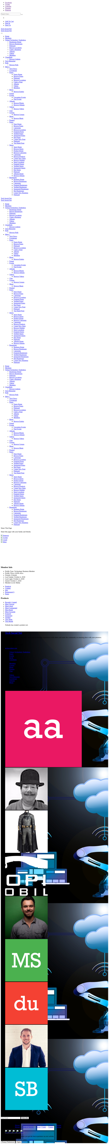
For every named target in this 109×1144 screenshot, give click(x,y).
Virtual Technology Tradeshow (19, 652)
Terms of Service (28, 1125)
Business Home (19, 179)
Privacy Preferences (8, 1142)
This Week (8, 619)
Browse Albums (19, 105)
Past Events (17, 99)
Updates (8, 588)
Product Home (18, 151)
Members (12, 55)
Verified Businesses (20, 187)
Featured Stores (19, 164)
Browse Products (19, 156)
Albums (12, 51)
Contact (50, 1125)
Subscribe (25, 1118)
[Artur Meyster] (26, 938)
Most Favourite (10, 612)
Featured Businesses (20, 185)
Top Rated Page (19, 143)
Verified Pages (18, 134)
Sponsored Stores (19, 168)
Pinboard (12, 46)
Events (11, 656)
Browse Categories (20, 153)
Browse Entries (19, 92)
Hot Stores (17, 170)
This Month (9, 621)
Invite (11, 658)
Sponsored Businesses (21, 189)
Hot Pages (17, 137)
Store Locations (19, 162)
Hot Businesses (19, 191)
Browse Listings (14, 59)
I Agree (18, 1142)
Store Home (18, 147)
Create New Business (21, 193)
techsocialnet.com (11, 648)
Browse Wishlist (19, 160)
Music (11, 683)
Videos (11, 53)
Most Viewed (9, 604)
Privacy (17, 1125)
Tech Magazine (14, 677)
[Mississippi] (26, 895)
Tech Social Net (6, 29)
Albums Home (19, 174)
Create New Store (20, 158)
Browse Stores (18, 149)
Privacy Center (41, 1125)
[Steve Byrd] (26, 1109)
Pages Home (18, 74)
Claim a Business (15, 50)
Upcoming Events (20, 97)
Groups (11, 665)
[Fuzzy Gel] (26, 809)
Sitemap (58, 1125)
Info (6, 590)
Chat (11, 671)
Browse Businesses (15, 44)
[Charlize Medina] (26, 852)
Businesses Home (15, 42)
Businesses (9, 592)
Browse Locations (15, 48)
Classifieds (13, 660)
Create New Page (19, 139)
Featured (8, 614)
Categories (17, 128)
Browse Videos (19, 109)
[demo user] (26, 1024)
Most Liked (9, 606)
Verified (7, 617)
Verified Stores (19, 166)
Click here (30, 1140)
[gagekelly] (26, 1066)
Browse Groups (19, 114)
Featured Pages (19, 132)
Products (8, 586)
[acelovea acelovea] (43, 766)
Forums (11, 669)
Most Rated (9, 610)
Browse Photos (19, 103)
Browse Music (18, 118)
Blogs (11, 667)
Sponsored (8, 616)
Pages (7, 594)
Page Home (18, 124)
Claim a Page (18, 82)
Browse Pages (18, 76)
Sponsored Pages (19, 135)
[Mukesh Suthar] (26, 981)
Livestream (13, 679)
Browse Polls (13, 65)
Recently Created (11, 602)
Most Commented (11, 608)
